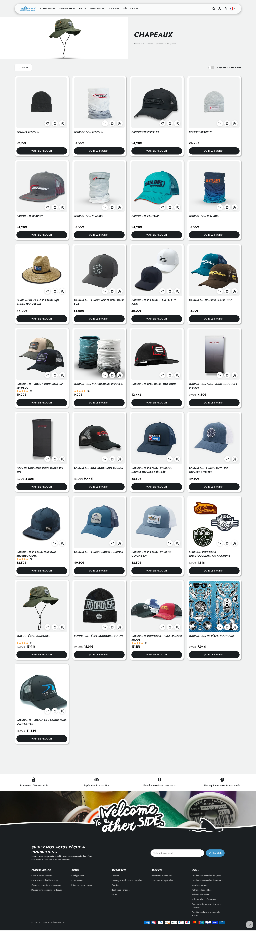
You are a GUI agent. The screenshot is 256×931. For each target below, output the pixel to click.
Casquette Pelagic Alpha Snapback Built (99, 302)
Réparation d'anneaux (162, 875)
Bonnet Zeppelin (27, 132)
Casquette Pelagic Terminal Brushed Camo (36, 554)
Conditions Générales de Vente (206, 875)
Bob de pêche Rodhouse (33, 636)
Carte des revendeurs (41, 875)
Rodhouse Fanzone (121, 889)
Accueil (137, 43)
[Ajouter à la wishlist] (47, 123)
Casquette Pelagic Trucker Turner (98, 552)
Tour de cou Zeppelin (88, 132)
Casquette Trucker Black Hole (210, 300)
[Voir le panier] (225, 8)
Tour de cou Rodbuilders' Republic (98, 384)
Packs (82, 8)
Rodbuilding (47, 8)
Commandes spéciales (162, 880)
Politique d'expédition (202, 889)
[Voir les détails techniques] (62, 123)
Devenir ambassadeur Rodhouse (46, 889)
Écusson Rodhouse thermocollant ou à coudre (209, 554)
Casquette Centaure (145, 216)
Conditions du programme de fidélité (206, 913)
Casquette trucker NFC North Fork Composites (41, 722)
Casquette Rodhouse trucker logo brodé (156, 638)
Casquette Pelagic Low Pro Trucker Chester (208, 470)
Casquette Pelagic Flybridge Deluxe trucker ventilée (151, 470)
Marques (113, 8)
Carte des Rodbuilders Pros (44, 880)
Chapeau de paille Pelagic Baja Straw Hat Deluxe (37, 302)
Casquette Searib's (29, 216)
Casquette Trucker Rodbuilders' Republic (39, 386)
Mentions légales (199, 885)
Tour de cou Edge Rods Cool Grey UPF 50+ (213, 386)
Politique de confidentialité (204, 899)
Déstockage (130, 8)
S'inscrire (215, 853)
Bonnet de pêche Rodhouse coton (98, 636)
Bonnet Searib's (200, 132)
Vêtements (160, 43)
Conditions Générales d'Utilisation (207, 880)
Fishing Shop (67, 8)
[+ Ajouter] (55, 123)
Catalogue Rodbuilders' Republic (127, 880)
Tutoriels (115, 885)
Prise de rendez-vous (81, 885)
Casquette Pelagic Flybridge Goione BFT (151, 554)
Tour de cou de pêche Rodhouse (211, 636)
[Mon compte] (219, 8)
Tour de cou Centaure (204, 216)
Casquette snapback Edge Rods (153, 384)
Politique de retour (200, 894)
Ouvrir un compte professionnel (46, 885)
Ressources (97, 8)
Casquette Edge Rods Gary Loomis (98, 468)
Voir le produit (41, 151)
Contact (115, 875)
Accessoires (148, 43)
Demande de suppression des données (206, 905)
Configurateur (77, 875)
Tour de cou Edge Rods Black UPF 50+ (40, 470)
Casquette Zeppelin (145, 132)
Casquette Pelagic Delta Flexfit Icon (153, 302)
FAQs (114, 894)
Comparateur (77, 880)
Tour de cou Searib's (88, 216)
